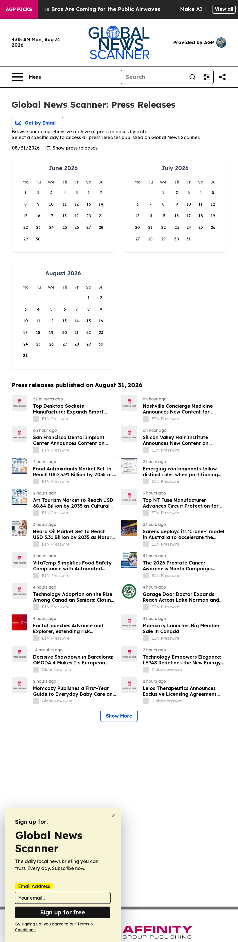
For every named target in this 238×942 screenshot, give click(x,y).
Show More (119, 716)
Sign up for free (62, 912)
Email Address (34, 886)
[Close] (113, 816)
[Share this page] (222, 77)
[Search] (192, 77)
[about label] (36, 419)
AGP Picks (19, 9)
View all (224, 9)
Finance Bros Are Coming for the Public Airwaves (94, 9)
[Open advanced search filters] (206, 77)
